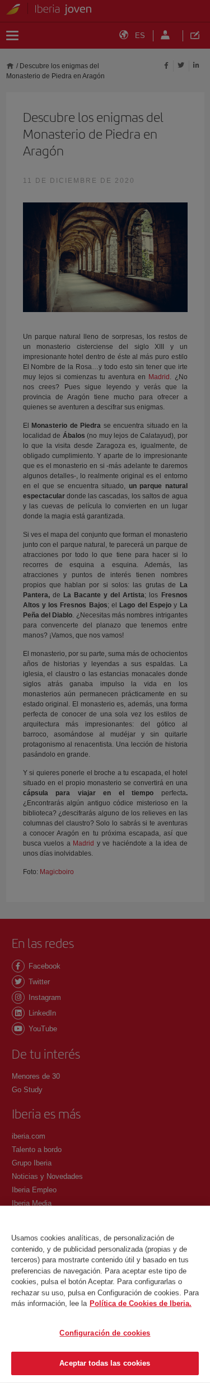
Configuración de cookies (104, 1333)
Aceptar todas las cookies (104, 1363)
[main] (105, 1294)
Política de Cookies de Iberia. (141, 1303)
